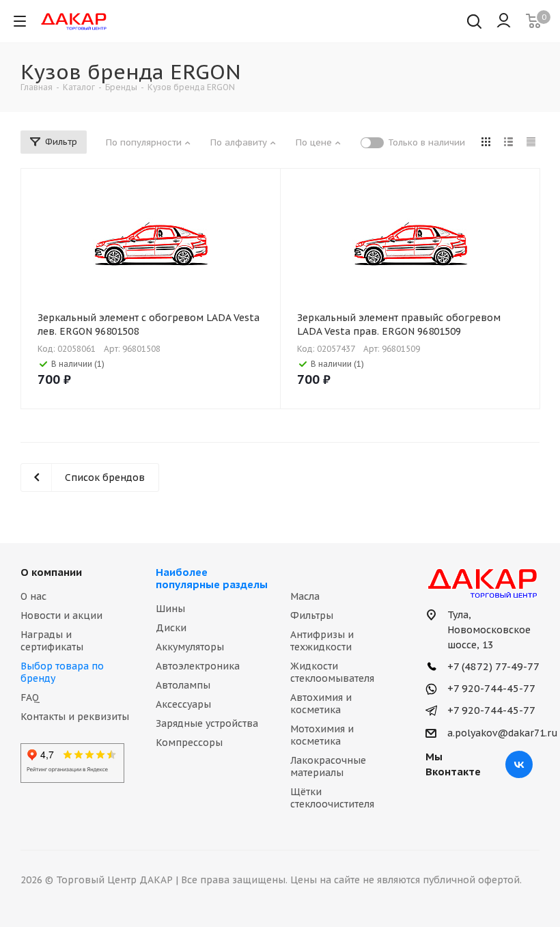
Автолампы (183, 685)
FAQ (30, 697)
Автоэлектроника (198, 666)
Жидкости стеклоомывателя (332, 672)
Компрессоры (189, 742)
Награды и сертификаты (51, 640)
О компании (51, 572)
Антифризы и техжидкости (322, 640)
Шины (170, 609)
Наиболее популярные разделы (212, 578)
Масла (305, 596)
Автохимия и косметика (321, 703)
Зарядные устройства (207, 723)
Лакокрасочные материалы (328, 766)
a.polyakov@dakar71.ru (502, 733)
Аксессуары (183, 704)
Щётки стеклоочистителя (332, 798)
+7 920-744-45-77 (490, 688)
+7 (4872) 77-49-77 (492, 666)
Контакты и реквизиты (74, 716)
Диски (171, 628)
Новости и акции (61, 615)
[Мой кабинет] (503, 21)
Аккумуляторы (190, 647)
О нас (33, 596)
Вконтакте (519, 764)
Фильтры (311, 615)
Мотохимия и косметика (322, 735)
